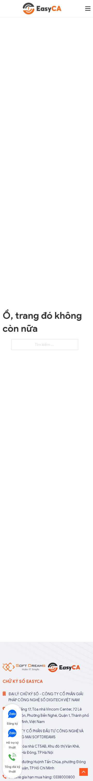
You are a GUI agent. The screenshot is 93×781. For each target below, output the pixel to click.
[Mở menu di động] (87, 8)
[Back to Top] (83, 772)
